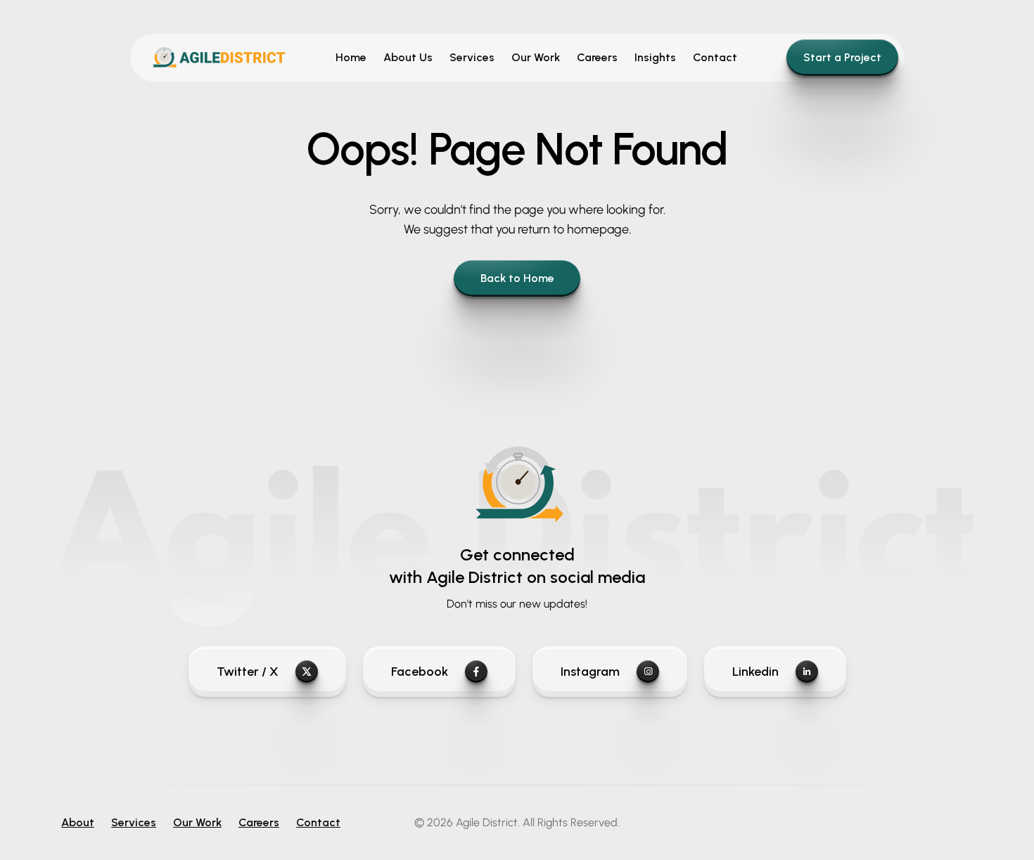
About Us (408, 57)
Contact (715, 57)
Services (471, 57)
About (77, 822)
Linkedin (755, 671)
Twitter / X (248, 671)
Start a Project (842, 57)
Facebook (419, 671)
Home (351, 57)
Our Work (535, 57)
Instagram (590, 671)
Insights (655, 57)
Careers (597, 57)
